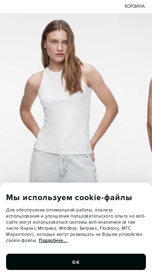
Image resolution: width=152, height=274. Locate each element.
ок (76, 261)
